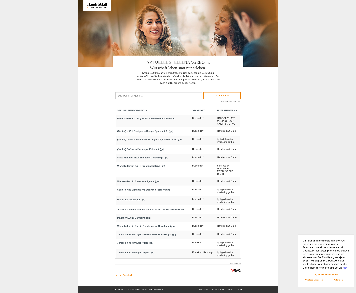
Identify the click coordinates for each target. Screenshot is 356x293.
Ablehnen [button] (338, 280)
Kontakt (239, 289)
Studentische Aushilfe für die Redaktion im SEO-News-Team (150, 209)
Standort (198, 110)
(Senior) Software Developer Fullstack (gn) (140, 149)
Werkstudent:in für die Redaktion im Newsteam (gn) (146, 226)
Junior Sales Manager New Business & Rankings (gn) (146, 234)
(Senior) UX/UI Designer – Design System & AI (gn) (145, 131)
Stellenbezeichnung (130, 110)
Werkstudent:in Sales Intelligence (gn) (138, 181)
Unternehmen (226, 110)
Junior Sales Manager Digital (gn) (135, 252)
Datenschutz (218, 289)
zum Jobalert (125, 275)
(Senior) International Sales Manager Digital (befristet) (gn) (149, 139)
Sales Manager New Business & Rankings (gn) (142, 157)
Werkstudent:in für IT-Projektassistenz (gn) (141, 166)
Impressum (203, 289)
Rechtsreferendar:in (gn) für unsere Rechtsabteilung (146, 118)
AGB (230, 289)
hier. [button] (345, 268)
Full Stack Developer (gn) (131, 199)
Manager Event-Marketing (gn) (134, 217)
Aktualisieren (222, 95)
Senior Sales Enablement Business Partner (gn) (143, 189)
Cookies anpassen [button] (314, 280)
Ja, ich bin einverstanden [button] (326, 274)
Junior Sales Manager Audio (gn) (135, 242)
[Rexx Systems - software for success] (236, 270)
